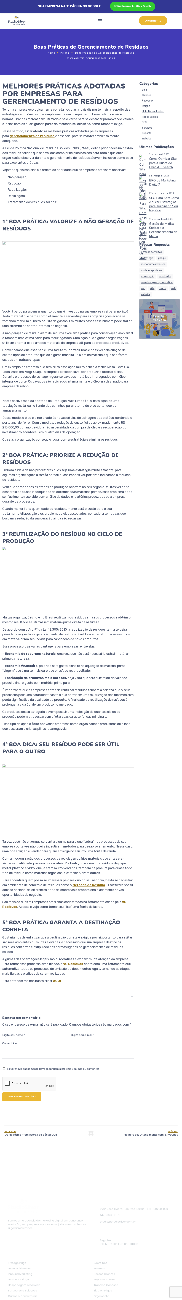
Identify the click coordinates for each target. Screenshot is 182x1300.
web (173, 288)
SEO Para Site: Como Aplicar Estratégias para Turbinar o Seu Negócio (164, 204)
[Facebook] (11, 1237)
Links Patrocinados (153, 111)
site (152, 288)
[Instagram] (20, 1237)
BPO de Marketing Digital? (162, 182)
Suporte (146, 133)
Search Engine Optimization (157, 282)
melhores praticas (151, 270)
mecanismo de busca (153, 264)
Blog (144, 89)
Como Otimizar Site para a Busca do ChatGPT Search (163, 163)
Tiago (103, 58)
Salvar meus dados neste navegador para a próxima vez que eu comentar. (53, 1068)
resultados (165, 276)
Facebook (147, 100)
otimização (147, 276)
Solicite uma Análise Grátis (132, 6)
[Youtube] (29, 1237)
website (145, 294)
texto (162, 288)
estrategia (147, 258)
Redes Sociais (150, 116)
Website (146, 138)
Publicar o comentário (22, 1096)
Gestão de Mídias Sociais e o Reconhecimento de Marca (163, 230)
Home (51, 52)
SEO (144, 122)
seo (143, 288)
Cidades (146, 95)
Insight (64, 52)
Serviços (147, 127)
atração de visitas (151, 252)
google (162, 258)
